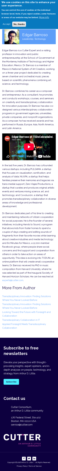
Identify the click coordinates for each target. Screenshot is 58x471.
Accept (6, 24)
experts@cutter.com (12, 280)
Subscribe (11, 382)
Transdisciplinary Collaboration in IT (21, 320)
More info (44, 17)
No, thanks (19, 24)
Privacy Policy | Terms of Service (29, 466)
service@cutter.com (22, 424)
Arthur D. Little (27, 462)
